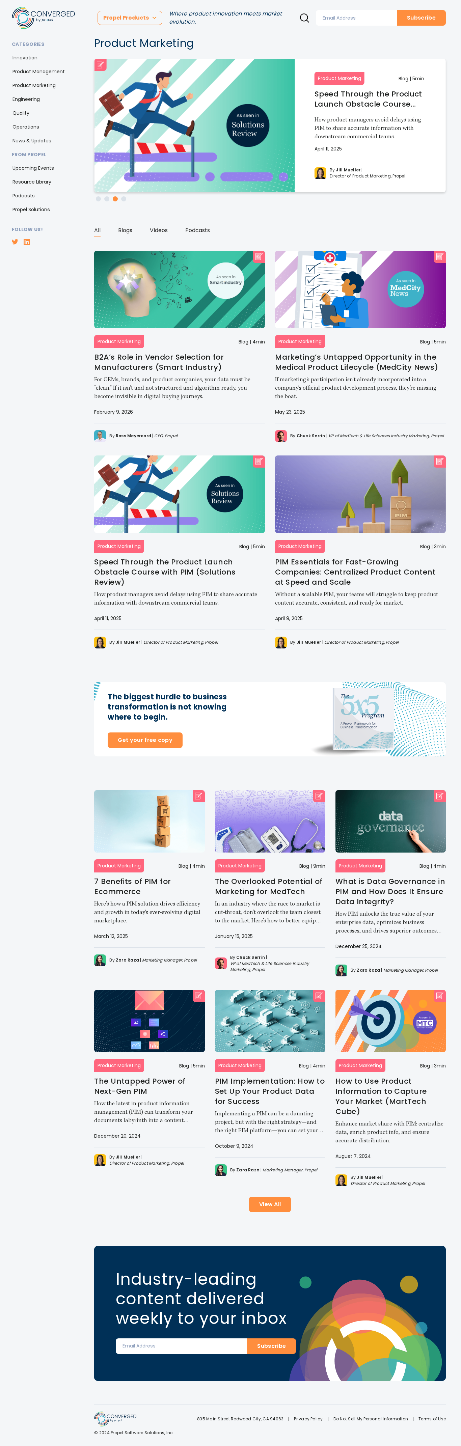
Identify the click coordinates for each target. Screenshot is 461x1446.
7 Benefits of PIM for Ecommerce (132, 886)
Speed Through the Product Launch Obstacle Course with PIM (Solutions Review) (368, 99)
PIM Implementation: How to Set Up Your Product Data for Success (270, 1091)
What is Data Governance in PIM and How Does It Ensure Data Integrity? (390, 891)
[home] (43, 18)
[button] (130, 18)
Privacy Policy (308, 1419)
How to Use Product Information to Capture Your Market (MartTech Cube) (381, 1096)
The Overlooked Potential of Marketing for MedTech (269, 886)
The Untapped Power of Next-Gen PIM (139, 1086)
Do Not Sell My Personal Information (370, 1419)
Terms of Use (432, 1419)
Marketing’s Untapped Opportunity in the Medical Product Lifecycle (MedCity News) (356, 362)
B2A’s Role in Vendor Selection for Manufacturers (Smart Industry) (159, 362)
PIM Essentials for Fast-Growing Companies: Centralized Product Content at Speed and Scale (355, 572)
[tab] (97, 231)
